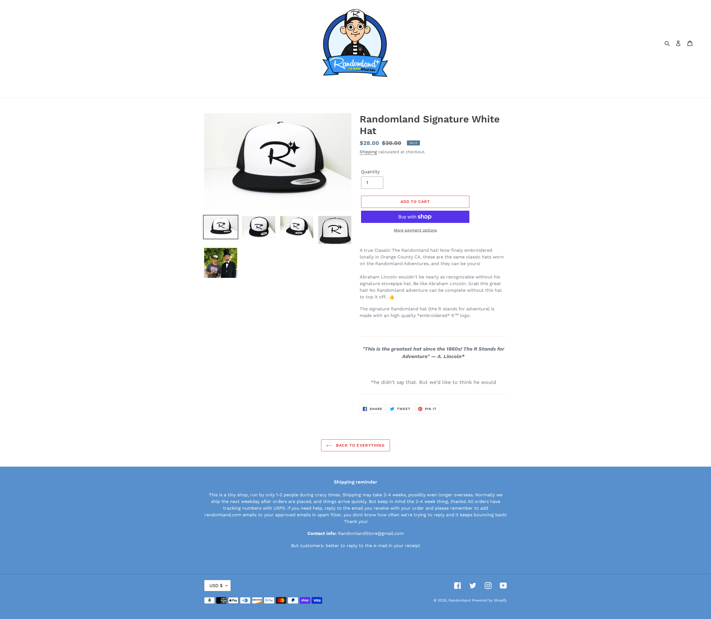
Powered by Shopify (489, 600)
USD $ (216, 585)
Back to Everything (359, 445)
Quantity (370, 171)
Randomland (459, 600)
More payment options (415, 230)
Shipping (368, 151)
